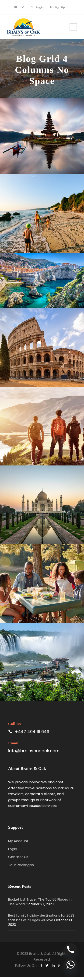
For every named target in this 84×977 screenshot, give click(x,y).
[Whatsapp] (70, 964)
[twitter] (22, 7)
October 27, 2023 (37, 164)
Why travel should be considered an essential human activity (44, 441)
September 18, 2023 (37, 456)
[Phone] (70, 949)
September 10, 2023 (37, 534)
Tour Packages (21, 864)
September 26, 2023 (36, 377)
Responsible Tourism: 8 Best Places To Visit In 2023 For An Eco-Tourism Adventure (43, 284)
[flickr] (15, 7)
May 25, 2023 (37, 613)
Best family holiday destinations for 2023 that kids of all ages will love (44, 228)
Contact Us (18, 856)
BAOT (66, 164)
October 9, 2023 (37, 299)
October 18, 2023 (36, 243)
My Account (18, 840)
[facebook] (9, 7)
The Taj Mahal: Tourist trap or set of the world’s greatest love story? (43, 520)
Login (12, 848)
